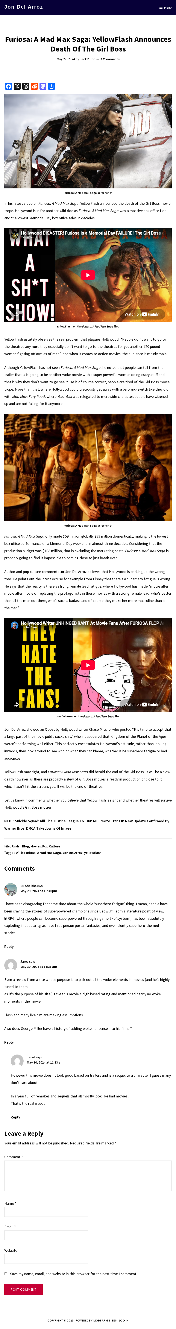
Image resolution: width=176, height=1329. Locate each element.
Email (10, 1226)
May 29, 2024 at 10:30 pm (38, 891)
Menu (168, 7)
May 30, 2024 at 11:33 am (45, 1062)
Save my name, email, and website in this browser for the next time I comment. (73, 1273)
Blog (25, 846)
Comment (13, 1156)
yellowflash (93, 852)
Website (10, 1250)
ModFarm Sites (105, 1320)
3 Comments (110, 59)
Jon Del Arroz (23, 7)
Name (10, 1203)
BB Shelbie (28, 885)
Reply (9, 946)
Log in (124, 1320)
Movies (35, 846)
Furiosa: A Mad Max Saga (42, 852)
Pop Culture (51, 846)
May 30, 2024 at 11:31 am (38, 966)
